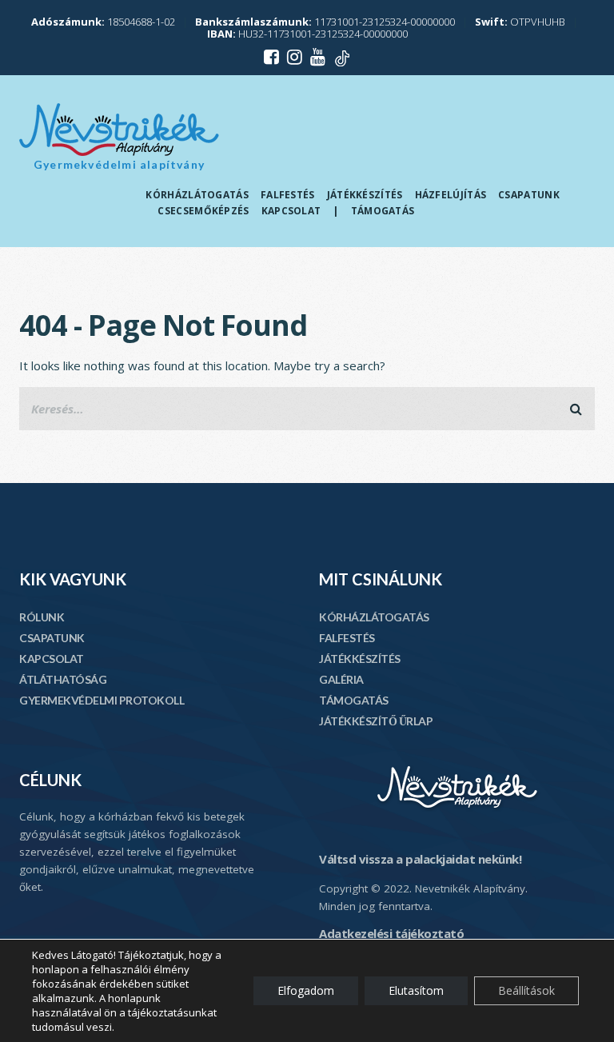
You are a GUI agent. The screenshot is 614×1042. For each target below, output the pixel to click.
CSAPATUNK (52, 638)
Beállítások (526, 990)
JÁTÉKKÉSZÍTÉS (360, 658)
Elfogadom (305, 990)
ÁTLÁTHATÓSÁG (62, 679)
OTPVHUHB (520, 21)
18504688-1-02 (103, 21)
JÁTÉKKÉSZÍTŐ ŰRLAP (376, 721)
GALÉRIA (341, 679)
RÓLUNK (41, 617)
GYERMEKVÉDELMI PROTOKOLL (101, 700)
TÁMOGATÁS (354, 700)
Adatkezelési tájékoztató (391, 933)
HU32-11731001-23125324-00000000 (307, 33)
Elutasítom (416, 990)
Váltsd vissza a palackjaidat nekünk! (420, 859)
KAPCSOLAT (51, 658)
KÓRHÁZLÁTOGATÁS (374, 617)
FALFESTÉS (347, 638)
